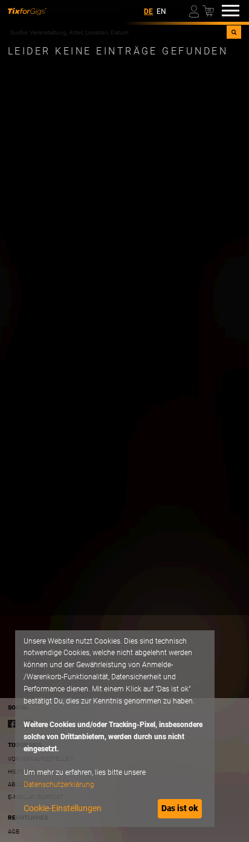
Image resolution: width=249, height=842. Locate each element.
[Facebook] (12, 724)
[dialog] (115, 728)
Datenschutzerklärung (59, 784)
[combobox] (117, 32)
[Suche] (234, 32)
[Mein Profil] (195, 11)
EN (161, 11)
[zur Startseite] (27, 11)
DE (148, 11)
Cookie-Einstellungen (63, 808)
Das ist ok (179, 808)
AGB (13, 831)
